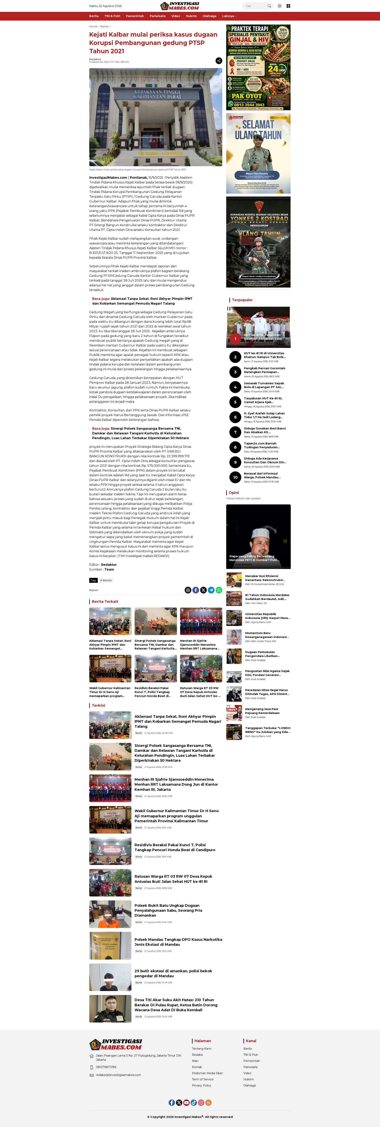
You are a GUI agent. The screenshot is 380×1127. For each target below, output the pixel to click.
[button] (269, 6)
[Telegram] (211, 590)
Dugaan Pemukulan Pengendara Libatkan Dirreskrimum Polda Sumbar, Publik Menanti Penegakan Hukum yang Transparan (266, 654)
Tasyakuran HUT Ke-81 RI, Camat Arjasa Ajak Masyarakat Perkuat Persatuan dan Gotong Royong (263, 400)
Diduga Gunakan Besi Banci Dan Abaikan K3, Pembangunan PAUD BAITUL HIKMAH (266, 430)
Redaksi (197, 1055)
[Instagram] (201, 1102)
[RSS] (208, 1102)
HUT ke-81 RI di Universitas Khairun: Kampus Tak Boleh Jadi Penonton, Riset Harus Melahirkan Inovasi (265, 355)
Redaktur (95, 59)
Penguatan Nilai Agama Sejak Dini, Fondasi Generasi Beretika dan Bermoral (267, 673)
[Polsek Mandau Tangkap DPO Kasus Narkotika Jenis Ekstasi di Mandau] (110, 945)
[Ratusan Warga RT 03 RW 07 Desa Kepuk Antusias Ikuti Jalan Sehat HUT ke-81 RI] (201, 669)
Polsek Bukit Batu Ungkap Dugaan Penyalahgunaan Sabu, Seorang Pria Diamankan (168, 910)
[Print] (188, 590)
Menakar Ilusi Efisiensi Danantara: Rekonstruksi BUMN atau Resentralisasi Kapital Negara (264, 578)
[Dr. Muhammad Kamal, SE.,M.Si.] (234, 580)
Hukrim (248, 1079)
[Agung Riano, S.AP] (234, 618)
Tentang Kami (201, 1048)
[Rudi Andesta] (234, 656)
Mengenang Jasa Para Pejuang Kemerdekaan (262, 711)
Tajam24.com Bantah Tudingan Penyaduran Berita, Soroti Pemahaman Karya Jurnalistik (264, 445)
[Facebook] (195, 590)
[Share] (219, 60)
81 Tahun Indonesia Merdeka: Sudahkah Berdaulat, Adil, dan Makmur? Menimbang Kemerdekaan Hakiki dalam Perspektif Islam (267, 597)
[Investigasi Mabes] (180, 6)
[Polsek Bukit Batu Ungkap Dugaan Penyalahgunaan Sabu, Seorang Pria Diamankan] (110, 914)
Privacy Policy (201, 1085)
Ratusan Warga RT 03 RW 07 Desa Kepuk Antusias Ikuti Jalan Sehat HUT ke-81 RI (200, 692)
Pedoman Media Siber (207, 1073)
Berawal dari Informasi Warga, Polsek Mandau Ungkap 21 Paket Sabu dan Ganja (264, 475)
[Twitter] (203, 590)
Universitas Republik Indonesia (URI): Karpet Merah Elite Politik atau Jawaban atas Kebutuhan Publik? (267, 616)
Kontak (197, 1067)
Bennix (107, 580)
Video (247, 1073)
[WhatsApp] (219, 590)
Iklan (195, 1061)
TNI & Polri (250, 1055)
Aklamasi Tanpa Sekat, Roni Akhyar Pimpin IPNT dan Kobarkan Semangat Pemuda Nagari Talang (110, 645)
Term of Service (203, 1079)
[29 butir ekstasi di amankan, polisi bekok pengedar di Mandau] (110, 977)
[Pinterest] (186, 1102)
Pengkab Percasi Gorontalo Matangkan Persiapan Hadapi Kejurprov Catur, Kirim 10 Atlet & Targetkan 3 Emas (265, 370)
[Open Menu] (288, 6)
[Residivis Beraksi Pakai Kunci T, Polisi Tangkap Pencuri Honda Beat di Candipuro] (156, 669)
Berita (139, 733)
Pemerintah (251, 1061)
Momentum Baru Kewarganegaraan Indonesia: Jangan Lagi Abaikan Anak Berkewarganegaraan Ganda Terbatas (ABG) (267, 635)
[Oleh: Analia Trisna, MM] (234, 637)
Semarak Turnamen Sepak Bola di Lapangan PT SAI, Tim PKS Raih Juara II (264, 385)
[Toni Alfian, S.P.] (234, 599)
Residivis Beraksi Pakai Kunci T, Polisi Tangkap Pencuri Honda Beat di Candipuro (152, 692)
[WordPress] (194, 1102)
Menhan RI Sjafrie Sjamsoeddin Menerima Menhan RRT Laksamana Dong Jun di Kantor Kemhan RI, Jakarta (198, 645)
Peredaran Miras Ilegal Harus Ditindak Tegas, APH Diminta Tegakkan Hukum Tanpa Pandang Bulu (267, 692)
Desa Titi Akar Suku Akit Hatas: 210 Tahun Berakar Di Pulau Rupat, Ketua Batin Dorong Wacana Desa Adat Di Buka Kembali (176, 1005)
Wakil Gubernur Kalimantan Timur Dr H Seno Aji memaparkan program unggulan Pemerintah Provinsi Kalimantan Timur (109, 692)
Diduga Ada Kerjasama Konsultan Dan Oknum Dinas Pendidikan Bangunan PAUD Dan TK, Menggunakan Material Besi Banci (266, 460)
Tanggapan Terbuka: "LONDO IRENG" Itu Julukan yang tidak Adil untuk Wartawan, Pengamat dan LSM (268, 730)
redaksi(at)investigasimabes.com (118, 1075)
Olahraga (249, 1085)
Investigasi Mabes (188, 1117)
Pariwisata (250, 1067)
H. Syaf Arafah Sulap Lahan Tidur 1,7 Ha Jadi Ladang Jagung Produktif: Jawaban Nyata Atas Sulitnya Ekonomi (265, 415)
